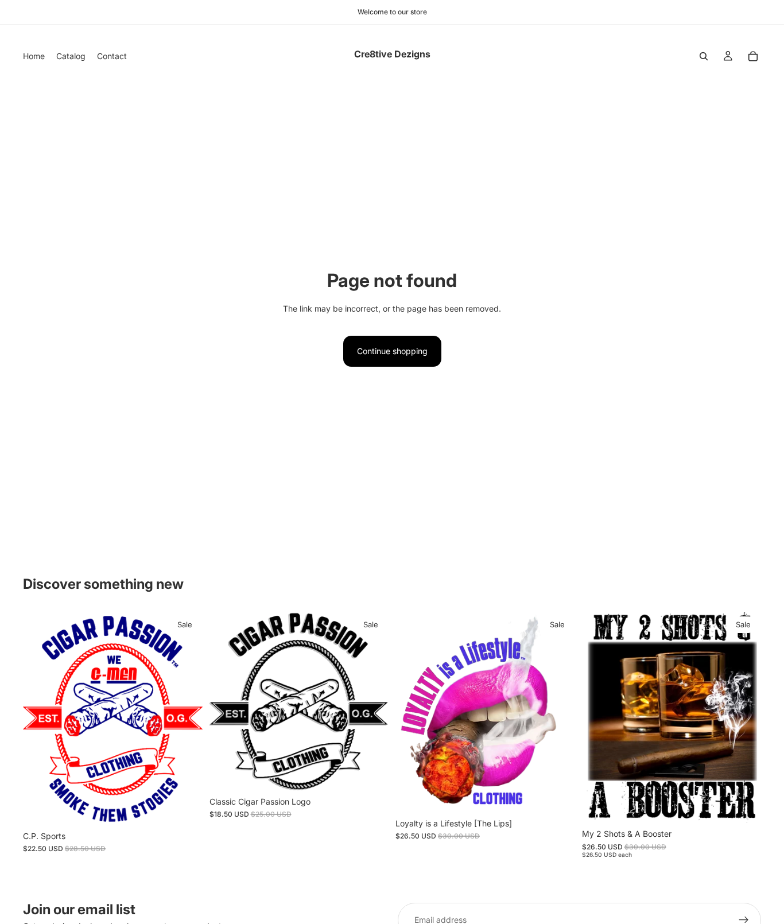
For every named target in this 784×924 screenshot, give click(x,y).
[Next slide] (185, 718)
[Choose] (184, 807)
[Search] (703, 56)
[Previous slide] (40, 718)
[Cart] (753, 56)
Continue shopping (392, 351)
